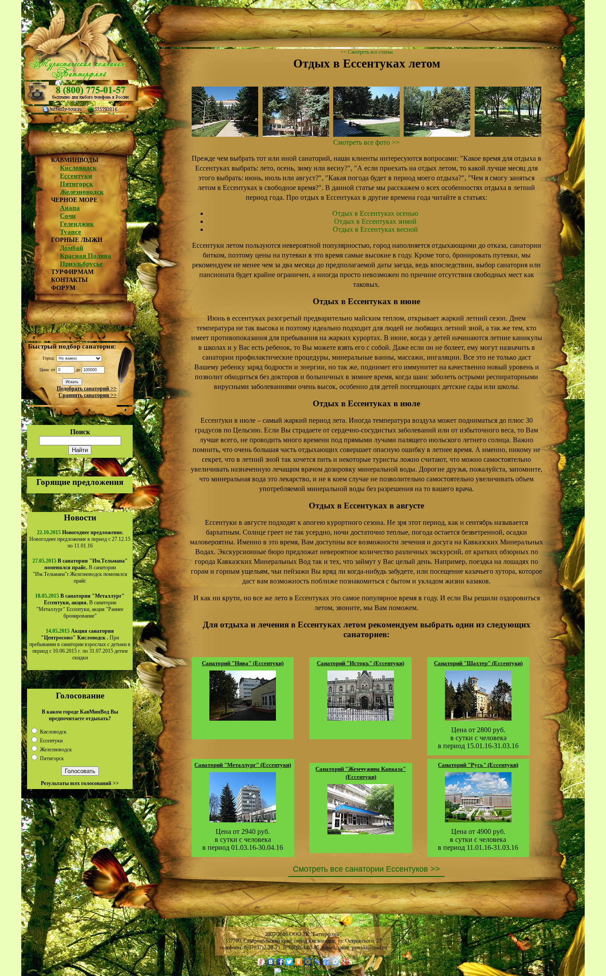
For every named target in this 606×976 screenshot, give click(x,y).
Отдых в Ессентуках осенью (375, 213)
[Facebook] (280, 962)
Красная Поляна (85, 255)
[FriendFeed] (326, 962)
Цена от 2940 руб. (243, 831)
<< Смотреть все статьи (366, 52)
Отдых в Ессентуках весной (375, 229)
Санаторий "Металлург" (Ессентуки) (242, 765)
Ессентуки (76, 175)
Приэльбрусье (81, 263)
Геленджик (77, 223)
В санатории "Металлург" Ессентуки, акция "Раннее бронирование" (80, 606)
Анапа (70, 207)
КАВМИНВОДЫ (74, 160)
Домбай (71, 247)
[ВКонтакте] (270, 962)
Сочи (68, 215)
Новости (80, 517)
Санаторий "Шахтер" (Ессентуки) (478, 663)
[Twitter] (289, 962)
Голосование (80, 695)
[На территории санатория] (225, 134)
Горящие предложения (79, 482)
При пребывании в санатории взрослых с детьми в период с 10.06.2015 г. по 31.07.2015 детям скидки (79, 644)
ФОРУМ (63, 288)
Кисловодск (78, 167)
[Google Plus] (345, 962)
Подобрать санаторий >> (87, 388)
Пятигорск (76, 183)
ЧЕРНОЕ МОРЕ (74, 200)
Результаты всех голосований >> (80, 783)
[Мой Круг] (336, 962)
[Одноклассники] (298, 962)
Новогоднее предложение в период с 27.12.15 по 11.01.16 (79, 539)
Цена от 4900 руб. (478, 831)
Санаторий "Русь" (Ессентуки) (478, 765)
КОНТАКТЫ (69, 280)
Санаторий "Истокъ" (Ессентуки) (360, 663)
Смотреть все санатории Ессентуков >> (366, 869)
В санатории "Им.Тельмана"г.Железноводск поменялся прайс (80, 571)
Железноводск (82, 191)
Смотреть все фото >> (366, 142)
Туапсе (70, 231)
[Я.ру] (261, 962)
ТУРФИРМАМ (72, 272)
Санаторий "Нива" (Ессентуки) (242, 663)
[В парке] (366, 134)
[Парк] (296, 134)
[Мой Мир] (308, 962)
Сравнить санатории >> (88, 395)
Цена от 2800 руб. (478, 730)
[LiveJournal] (317, 962)
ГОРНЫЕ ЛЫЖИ (76, 240)
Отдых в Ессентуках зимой (375, 221)
